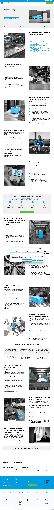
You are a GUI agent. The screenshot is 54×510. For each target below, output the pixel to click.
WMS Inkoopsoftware (13, 494)
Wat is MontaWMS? (12, 493)
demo (6, 436)
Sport (28, 496)
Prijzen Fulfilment (5, 501)
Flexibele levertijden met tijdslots (34, 51)
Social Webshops (38, 498)
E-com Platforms (38, 495)
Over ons (46, 493)
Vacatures (46, 503)
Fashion (28, 493)
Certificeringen (47, 500)
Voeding (28, 494)
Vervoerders (37, 496)
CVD (45, 501)
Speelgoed (28, 497)
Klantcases (46, 495)
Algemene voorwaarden (29, 508)
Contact (46, 494)
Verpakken (4, 497)
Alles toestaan (37, 260)
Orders (4, 496)
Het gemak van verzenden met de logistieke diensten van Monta (39, 43)
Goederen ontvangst (6, 494)
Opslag (4, 495)
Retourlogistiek (5, 499)
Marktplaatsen (38, 494)
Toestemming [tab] (16, 251)
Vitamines (28, 495)
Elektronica (28, 499)
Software (11, 497)
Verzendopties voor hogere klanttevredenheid (36, 42)
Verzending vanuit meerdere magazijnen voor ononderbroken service (40, 50)
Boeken (28, 501)
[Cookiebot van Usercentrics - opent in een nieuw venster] (39, 249)
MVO (45, 499)
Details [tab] (27, 251)
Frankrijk (20, 504)
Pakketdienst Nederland (22, 495)
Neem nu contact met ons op (13, 440)
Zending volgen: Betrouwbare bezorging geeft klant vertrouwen (39, 53)
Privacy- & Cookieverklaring (36, 508)
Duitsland (20, 502)
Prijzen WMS (11, 496)
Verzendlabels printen (22, 496)
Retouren (11, 495)
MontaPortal (5, 500)
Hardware (11, 498)
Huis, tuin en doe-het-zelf (30, 498)
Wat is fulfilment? (5, 493)
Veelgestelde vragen (21, 497)
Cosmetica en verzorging (30, 500)
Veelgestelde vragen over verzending (35, 55)
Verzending (4, 498)
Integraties (37, 493)
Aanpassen (26, 260)
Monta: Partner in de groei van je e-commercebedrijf (37, 54)
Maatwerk (37, 499)
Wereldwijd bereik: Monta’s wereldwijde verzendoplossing (38, 52)
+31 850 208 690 (18, 484)
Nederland (20, 501)
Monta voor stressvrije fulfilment (34, 44)
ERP (36, 497)
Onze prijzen (46, 497)
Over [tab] (38, 251)
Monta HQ (17, 479)
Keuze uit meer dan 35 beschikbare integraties (36, 47)
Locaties (46, 496)
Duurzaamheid (47, 498)
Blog (45, 502)
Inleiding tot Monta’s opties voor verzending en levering (38, 41)
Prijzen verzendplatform (22, 498)
